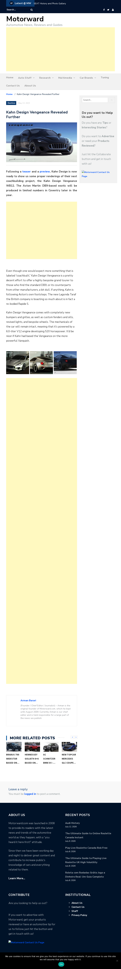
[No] (117, 960)
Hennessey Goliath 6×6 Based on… (32, 758)
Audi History (72, 823)
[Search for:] (16, 10)
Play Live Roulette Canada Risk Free (86, 847)
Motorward (25, 19)
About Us (30, 85)
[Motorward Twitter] (108, 10)
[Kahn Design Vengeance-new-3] (65, 362)
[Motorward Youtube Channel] (113, 10)
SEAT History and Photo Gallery (50, 3)
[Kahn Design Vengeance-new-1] (17, 362)
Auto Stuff (25, 78)
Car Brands (86, 78)
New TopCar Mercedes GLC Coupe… (69, 758)
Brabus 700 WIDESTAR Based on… (12, 758)
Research (45, 78)
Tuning (105, 77)
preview (45, 171)
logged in (30, 794)
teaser (26, 171)
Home (9, 77)
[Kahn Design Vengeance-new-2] (41, 362)
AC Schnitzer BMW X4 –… (49, 758)
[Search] (31, 10)
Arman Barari (28, 700)
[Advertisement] (60, 49)
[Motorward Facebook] (104, 10)
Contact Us (13, 85)
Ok (61, 964)
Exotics (11, 103)
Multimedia (65, 78)
